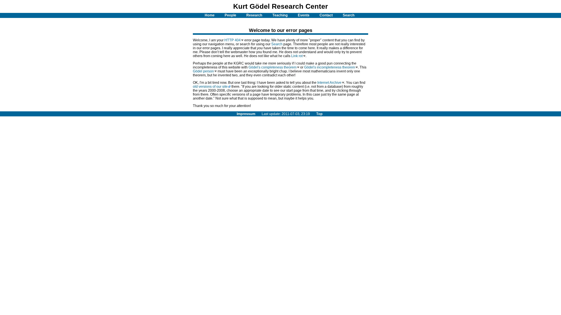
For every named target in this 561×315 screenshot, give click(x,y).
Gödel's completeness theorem (272, 67)
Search (276, 44)
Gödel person (203, 71)
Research (254, 15)
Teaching (280, 15)
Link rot (297, 56)
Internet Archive (329, 82)
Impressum (246, 114)
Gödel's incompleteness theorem (329, 67)
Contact (326, 15)
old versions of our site (210, 86)
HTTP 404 (232, 40)
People (230, 15)
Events (303, 15)
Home (210, 15)
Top (319, 114)
